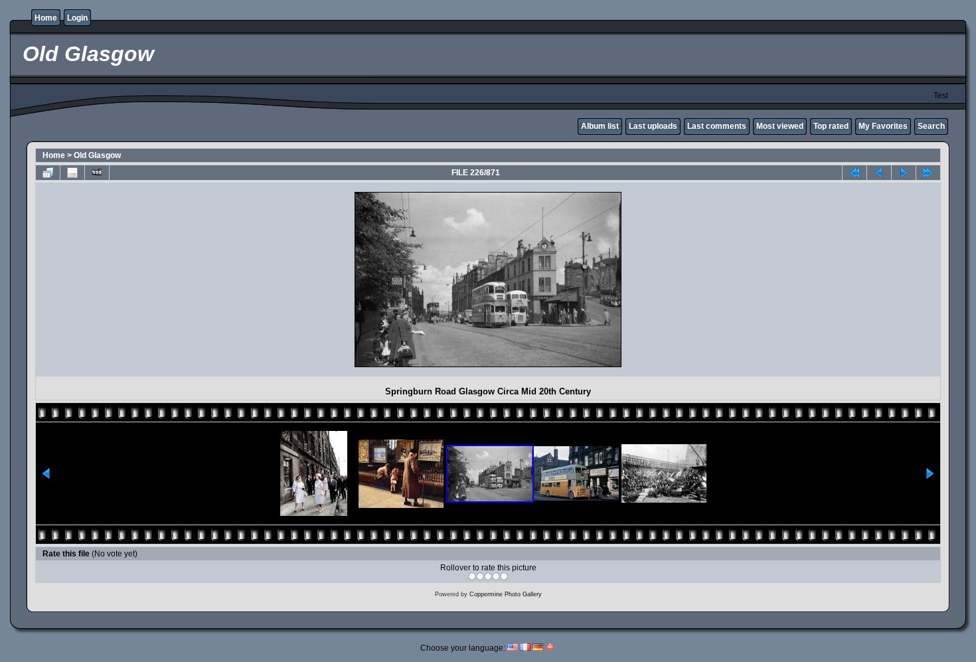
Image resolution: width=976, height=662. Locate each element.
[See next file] (904, 172)
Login (77, 18)
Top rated (831, 126)
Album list (600, 126)
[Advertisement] (155, 279)
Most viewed (779, 126)
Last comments (716, 126)
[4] (496, 576)
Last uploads (653, 126)
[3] (488, 576)
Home (46, 18)
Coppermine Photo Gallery (505, 594)
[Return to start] (854, 172)
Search (931, 126)
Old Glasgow (97, 155)
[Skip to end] (928, 172)
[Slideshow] (97, 172)
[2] (480, 576)
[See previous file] (879, 172)
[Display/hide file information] (72, 172)
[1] (472, 576)
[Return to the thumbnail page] (48, 172)
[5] (504, 576)
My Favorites (883, 126)
